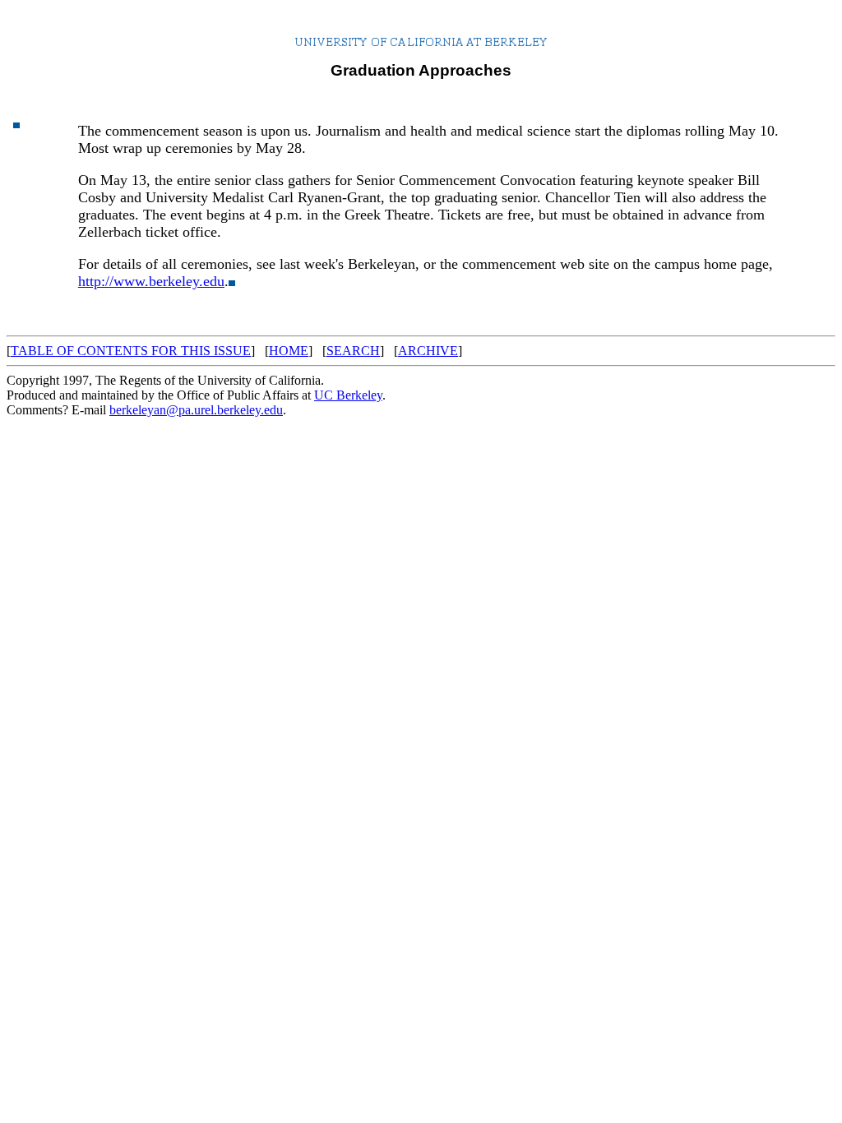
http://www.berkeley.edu (151, 281)
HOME (288, 351)
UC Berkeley (348, 395)
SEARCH (353, 351)
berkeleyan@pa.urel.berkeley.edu (196, 410)
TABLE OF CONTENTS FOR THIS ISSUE (131, 351)
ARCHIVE (428, 351)
